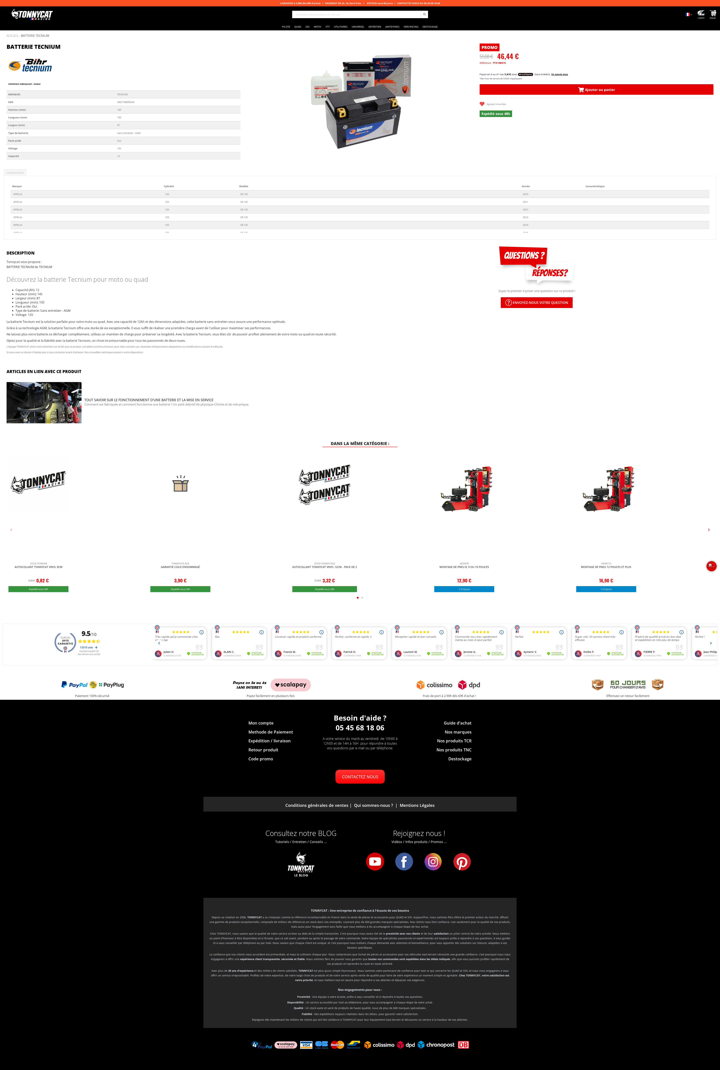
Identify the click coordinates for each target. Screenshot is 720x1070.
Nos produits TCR (454, 740)
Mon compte (261, 723)
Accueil (13, 35)
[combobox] (360, 14)
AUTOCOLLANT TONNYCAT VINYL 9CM (38, 567)
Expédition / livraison (269, 740)
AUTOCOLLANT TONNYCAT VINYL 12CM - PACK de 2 (324, 567)
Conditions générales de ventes (316, 805)
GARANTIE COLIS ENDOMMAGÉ (180, 567)
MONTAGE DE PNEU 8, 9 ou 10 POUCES (464, 567)
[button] (248, 100)
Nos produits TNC (454, 749)
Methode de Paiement (270, 732)
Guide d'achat (458, 723)
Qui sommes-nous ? (373, 805)
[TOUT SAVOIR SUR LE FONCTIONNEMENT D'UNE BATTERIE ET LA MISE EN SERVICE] (44, 403)
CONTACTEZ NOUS (360, 776)
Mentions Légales (417, 805)
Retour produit (263, 749)
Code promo (260, 758)
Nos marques (458, 732)
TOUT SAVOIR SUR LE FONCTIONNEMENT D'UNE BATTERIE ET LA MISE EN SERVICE (148, 400)
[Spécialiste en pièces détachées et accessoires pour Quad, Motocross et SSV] (32, 14)
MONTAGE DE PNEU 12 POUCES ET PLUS (606, 567)
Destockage (460, 758)
